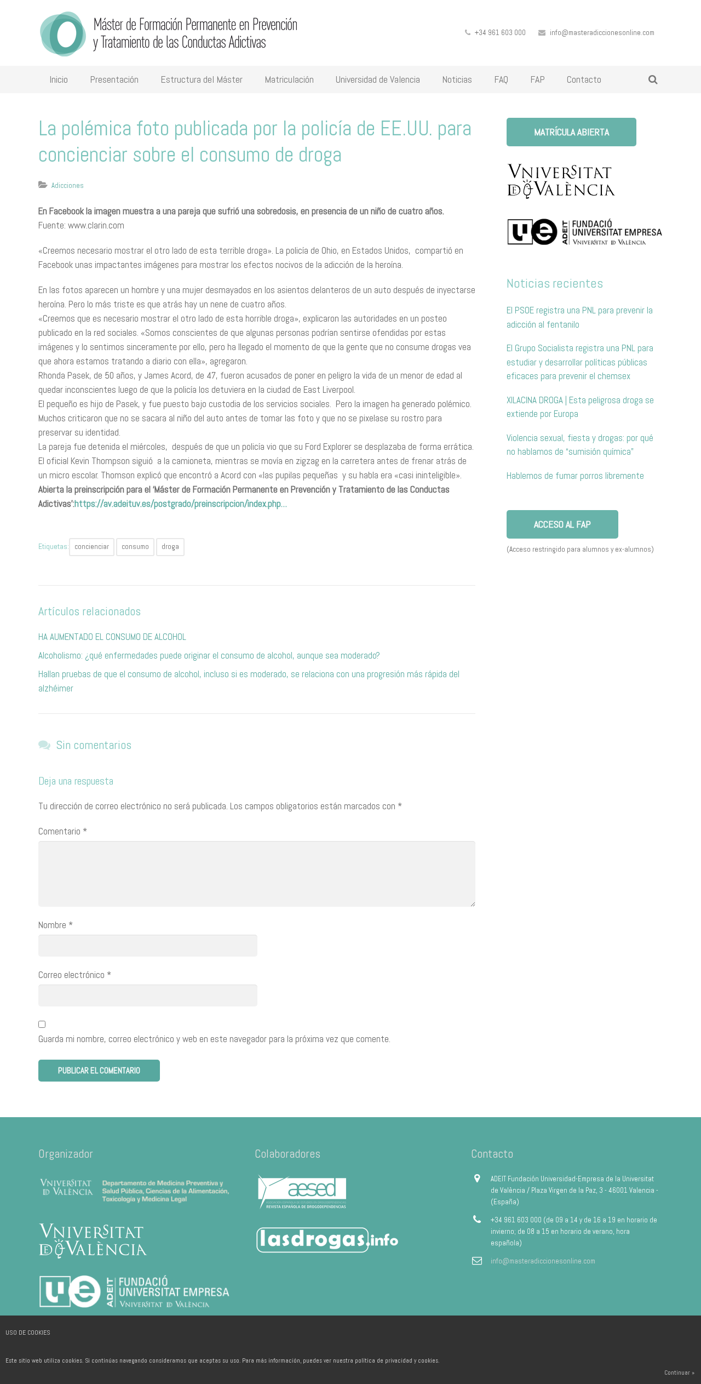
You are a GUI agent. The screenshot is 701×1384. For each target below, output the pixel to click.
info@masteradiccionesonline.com (602, 32)
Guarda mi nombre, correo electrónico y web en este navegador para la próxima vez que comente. (214, 1039)
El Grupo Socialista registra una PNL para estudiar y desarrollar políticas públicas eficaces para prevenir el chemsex (580, 362)
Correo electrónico (74, 975)
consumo (135, 546)
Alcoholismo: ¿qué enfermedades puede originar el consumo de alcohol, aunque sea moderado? (209, 655)
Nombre (55, 925)
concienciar (91, 546)
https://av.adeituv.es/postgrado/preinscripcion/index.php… (180, 503)
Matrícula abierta (571, 131)
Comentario (62, 831)
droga (170, 546)
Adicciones (67, 185)
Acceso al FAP (562, 524)
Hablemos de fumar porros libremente (575, 476)
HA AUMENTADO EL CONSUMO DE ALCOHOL (112, 637)
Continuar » (679, 1372)
